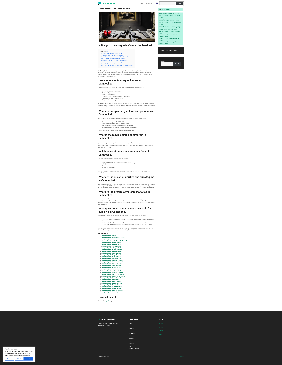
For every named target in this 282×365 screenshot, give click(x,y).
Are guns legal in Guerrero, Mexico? (112, 253)
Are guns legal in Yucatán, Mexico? (111, 288)
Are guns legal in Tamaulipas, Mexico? (112, 283)
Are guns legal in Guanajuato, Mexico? (112, 251)
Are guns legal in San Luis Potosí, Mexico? (113, 276)
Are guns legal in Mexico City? (110, 292)
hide (107, 51)
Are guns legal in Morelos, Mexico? (112, 263)
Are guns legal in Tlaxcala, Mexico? (111, 285)
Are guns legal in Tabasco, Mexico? (112, 281)
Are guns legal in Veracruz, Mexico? (112, 286)
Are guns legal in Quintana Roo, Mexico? (113, 274)
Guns (168, 9)
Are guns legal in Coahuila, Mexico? (112, 246)
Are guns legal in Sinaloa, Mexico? (111, 278)
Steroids (131, 326)
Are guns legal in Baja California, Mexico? (113, 239)
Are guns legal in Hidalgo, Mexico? (111, 255)
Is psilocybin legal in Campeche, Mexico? (169, 28)
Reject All (19, 358)
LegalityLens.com (109, 3)
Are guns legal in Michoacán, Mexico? (112, 262)
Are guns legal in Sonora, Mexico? (111, 279)
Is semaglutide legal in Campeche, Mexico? (170, 26)
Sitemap (182, 356)
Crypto (130, 346)
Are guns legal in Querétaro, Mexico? (112, 272)
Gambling (131, 328)
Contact (161, 327)
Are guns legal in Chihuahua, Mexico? (112, 244)
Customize (9, 358)
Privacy (161, 330)
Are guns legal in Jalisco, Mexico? (111, 256)
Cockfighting (132, 333)
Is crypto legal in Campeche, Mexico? (168, 29)
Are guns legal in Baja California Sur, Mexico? (114, 241)
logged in (107, 301)
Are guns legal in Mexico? (109, 235)
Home (141, 3)
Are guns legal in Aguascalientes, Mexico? (114, 237)
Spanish (161, 323)
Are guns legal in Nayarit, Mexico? (111, 265)
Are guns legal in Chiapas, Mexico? (111, 242)
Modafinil (131, 338)
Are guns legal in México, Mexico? (111, 258)
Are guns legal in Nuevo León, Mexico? (113, 267)
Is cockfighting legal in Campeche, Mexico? (170, 19)
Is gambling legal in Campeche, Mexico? (169, 20)
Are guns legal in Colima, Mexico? (111, 248)
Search (180, 3)
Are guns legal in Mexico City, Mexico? (112, 260)
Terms (160, 334)
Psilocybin (131, 331)
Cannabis (131, 323)
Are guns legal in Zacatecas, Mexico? (112, 290)
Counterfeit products (134, 348)
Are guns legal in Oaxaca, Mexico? (111, 269)
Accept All (28, 358)
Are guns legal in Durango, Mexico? (112, 249)
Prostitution (132, 343)
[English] (156, 4)
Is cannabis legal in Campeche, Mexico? (169, 13)
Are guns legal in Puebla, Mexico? (111, 271)
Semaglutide (132, 336)
